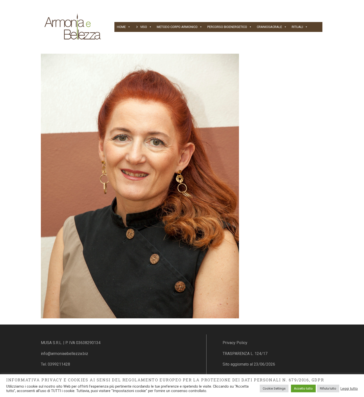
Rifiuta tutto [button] (328, 388)
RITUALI (297, 27)
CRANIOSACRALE (269, 27)
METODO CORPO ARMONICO (177, 27)
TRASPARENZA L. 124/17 (245, 353)
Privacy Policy (235, 342)
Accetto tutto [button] (303, 388)
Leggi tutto (349, 388)
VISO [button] (143, 27)
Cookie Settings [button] (274, 388)
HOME (121, 27)
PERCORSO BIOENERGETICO (227, 27)
